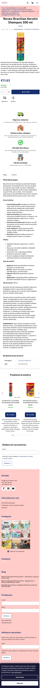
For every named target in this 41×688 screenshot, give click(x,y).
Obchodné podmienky (8, 503)
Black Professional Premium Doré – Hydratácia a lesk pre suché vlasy (20, 577)
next (38, 393)
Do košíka (27, 92)
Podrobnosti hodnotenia (31, 29)
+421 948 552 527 (7, 484)
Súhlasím (20, 683)
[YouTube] (13, 488)
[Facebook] (4, 488)
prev (2, 393)
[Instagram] (8, 488)
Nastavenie (20, 677)
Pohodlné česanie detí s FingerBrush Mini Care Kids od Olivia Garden (19, 585)
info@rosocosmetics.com (9, 481)
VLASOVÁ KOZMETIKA (24, 361)
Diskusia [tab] (14, 175)
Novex (20, 26)
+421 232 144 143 (7, 482)
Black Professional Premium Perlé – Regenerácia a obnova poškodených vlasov (18, 581)
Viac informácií (16, 672)
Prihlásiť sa (7, 463)
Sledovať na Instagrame (17, 551)
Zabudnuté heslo (7, 623)
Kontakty (4, 508)
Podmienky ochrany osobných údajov (13, 505)
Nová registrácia (6, 620)
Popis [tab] (5, 175)
